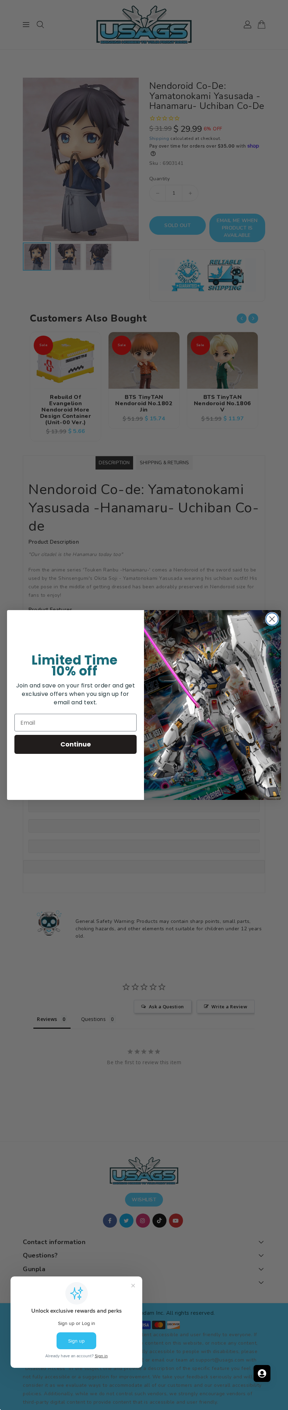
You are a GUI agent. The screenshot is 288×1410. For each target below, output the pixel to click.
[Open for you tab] (262, 1373)
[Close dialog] (272, 619)
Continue (75, 744)
